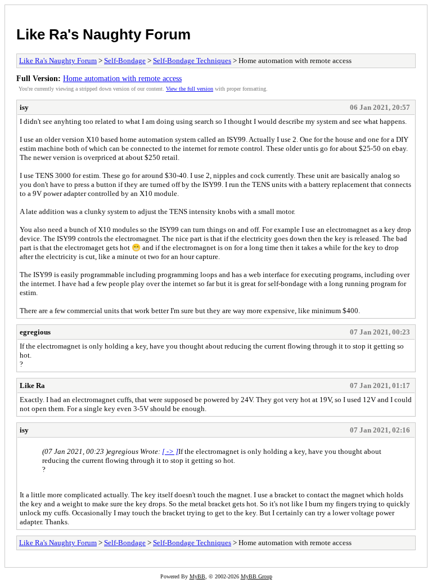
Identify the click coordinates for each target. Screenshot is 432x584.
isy (24, 107)
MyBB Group (256, 576)
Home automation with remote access (122, 78)
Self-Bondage (125, 60)
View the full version (189, 89)
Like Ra (32, 385)
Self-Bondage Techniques (192, 60)
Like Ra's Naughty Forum (103, 34)
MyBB (197, 576)
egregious (35, 332)
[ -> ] (170, 451)
